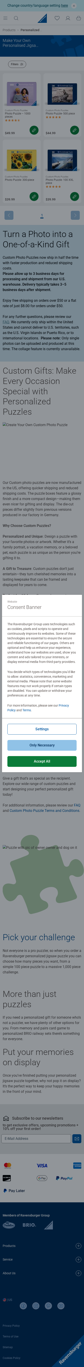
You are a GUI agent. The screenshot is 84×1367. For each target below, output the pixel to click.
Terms (26, 710)
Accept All (42, 761)
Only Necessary (42, 745)
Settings (42, 729)
